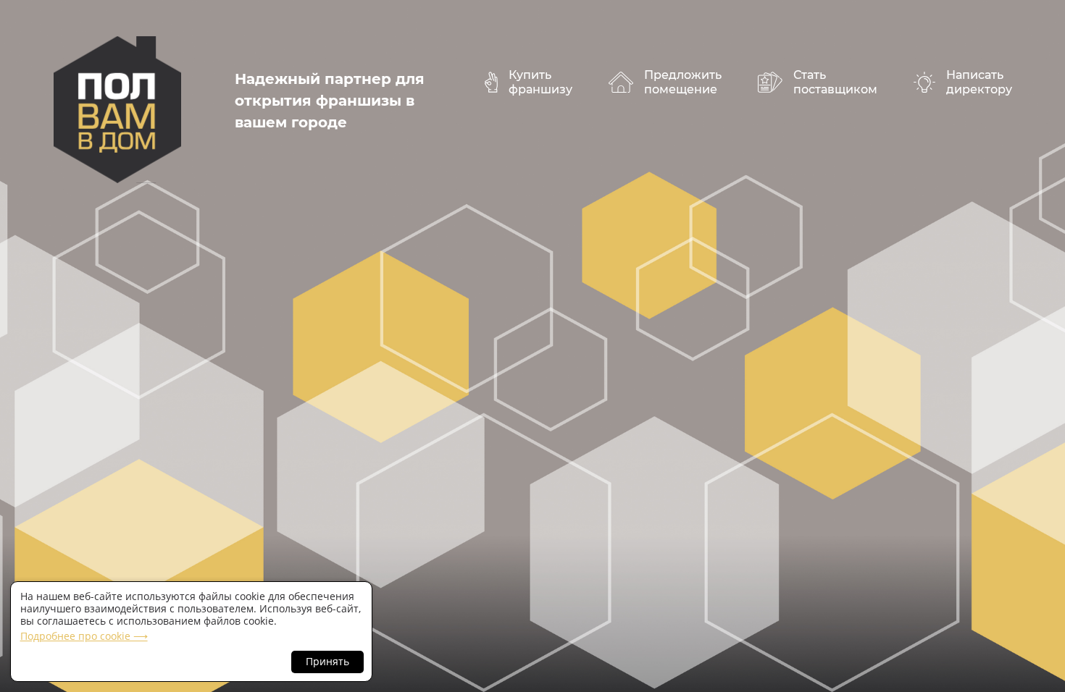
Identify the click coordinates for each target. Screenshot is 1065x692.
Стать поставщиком (835, 82)
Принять (327, 661)
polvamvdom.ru (117, 109)
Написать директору (979, 82)
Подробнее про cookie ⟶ (84, 636)
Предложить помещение (683, 82)
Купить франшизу (540, 82)
